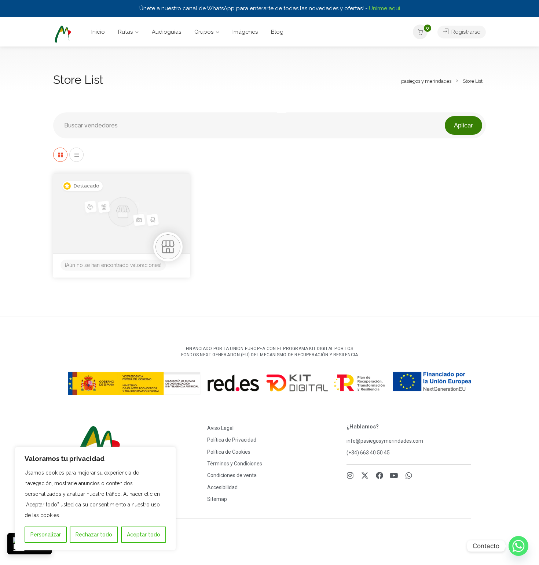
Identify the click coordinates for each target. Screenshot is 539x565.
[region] (95, 498)
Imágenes (245, 32)
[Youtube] (394, 475)
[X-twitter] (364, 475)
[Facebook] (379, 475)
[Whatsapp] (408, 475)
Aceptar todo (143, 535)
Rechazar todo (94, 535)
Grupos (203, 32)
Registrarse (465, 32)
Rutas (125, 32)
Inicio (98, 32)
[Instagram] (350, 475)
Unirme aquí (384, 8)
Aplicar (463, 125)
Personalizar (45, 535)
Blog (277, 32)
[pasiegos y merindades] (62, 33)
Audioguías (166, 32)
